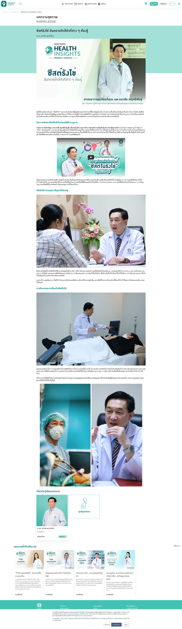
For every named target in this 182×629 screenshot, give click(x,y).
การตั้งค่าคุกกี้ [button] (106, 624)
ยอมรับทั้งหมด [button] (116, 624)
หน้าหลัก (4, 12)
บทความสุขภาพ (14, 12)
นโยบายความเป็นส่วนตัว (83, 615)
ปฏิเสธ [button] (125, 624)
